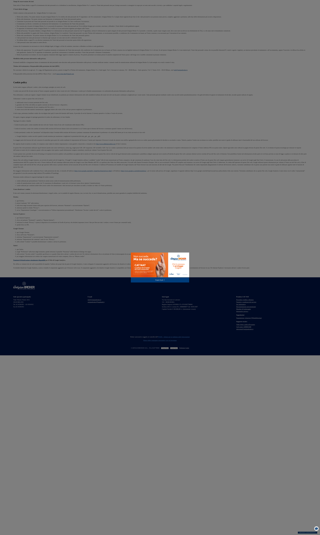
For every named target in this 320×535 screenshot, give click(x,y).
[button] (160, 279)
